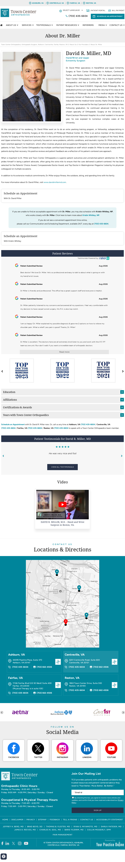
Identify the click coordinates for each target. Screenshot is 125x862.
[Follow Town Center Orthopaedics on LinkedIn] (7, 843)
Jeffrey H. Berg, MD (13, 826)
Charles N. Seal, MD (50, 830)
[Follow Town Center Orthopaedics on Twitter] (13, 843)
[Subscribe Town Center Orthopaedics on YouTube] (26, 843)
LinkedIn (87, 757)
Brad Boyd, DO (34, 826)
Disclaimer (17, 820)
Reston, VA (91, 3)
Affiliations (10, 399)
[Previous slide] (1, 712)
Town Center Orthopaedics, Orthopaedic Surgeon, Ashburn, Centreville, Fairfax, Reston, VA (34, 44)
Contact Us (62, 544)
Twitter (38, 757)
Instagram (62, 757)
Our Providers (84, 44)
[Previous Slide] (3, 456)
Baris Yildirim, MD (74, 830)
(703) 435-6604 (78, 15)
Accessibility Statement (109, 820)
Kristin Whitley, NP (91, 215)
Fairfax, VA (75, 3)
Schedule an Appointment (110, 16)
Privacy (30, 820)
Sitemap (42, 820)
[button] (122, 371)
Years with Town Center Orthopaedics (26, 415)
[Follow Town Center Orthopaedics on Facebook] (2, 843)
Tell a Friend (70, 820)
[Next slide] (123, 712)
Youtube (111, 757)
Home (1, 25)
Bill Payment (118, 10)
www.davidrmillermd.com (55, 182)
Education (9, 392)
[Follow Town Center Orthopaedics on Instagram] (20, 843)
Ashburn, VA (38, 3)
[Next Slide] (122, 456)
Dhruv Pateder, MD (111, 826)
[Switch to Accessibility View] (4, 856)
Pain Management (62, 835)
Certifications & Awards (17, 407)
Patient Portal (98, 10)
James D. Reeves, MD (25, 830)
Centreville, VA (56, 3)
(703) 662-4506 (44, 667)
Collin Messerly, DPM (99, 830)
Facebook (13, 757)
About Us (73, 44)
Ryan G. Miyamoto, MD (85, 826)
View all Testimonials (62, 467)
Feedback (55, 820)
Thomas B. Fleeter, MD (58, 826)
